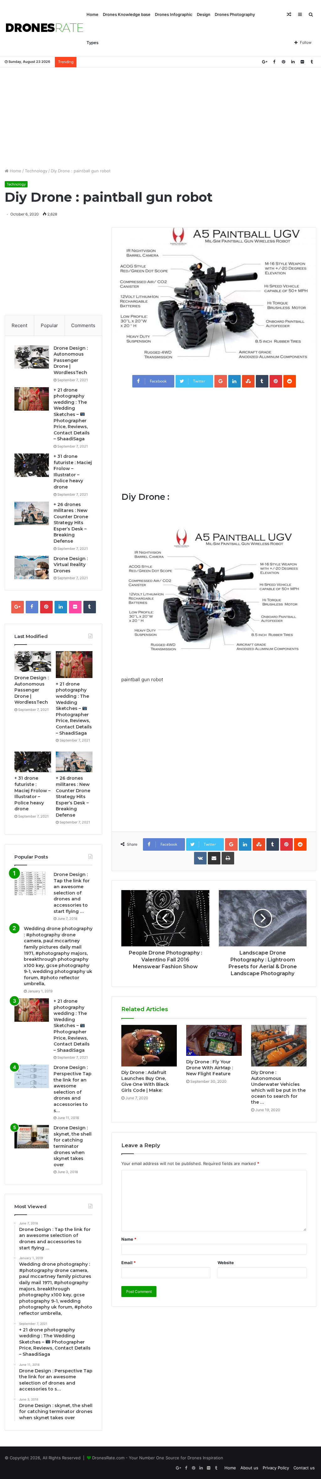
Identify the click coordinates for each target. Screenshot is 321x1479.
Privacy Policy (276, 1467)
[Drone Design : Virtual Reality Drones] (31, 567)
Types (92, 42)
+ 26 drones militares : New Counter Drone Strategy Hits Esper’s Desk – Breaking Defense (71, 523)
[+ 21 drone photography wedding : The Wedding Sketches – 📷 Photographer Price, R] (31, 399)
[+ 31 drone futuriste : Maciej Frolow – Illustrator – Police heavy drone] (31, 465)
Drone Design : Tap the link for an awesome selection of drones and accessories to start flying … (72, 893)
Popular (49, 325)
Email (128, 1262)
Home (92, 14)
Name (128, 1239)
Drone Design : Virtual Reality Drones (71, 565)
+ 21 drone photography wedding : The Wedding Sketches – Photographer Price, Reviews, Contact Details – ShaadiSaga (72, 414)
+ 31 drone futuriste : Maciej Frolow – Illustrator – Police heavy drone (73, 471)
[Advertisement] (160, 117)
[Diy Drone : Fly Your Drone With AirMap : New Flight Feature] (214, 1040)
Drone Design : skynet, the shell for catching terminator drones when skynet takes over (73, 1146)
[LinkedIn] (292, 61)
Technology (36, 170)
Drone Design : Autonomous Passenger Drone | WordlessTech (71, 360)
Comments (83, 325)
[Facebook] (274, 61)
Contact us (304, 1467)
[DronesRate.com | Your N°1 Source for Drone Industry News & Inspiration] (44, 28)
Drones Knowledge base (126, 14)
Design (203, 14)
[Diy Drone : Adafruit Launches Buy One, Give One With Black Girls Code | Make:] (149, 1045)
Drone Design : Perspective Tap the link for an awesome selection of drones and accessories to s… (73, 1089)
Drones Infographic (173, 14)
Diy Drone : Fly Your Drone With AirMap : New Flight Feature (209, 1067)
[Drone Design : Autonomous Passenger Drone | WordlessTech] (31, 357)
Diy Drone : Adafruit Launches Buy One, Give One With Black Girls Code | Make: (145, 1081)
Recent (19, 325)
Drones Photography (235, 14)
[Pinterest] (283, 61)
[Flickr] (302, 61)
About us (249, 1467)
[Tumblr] (311, 61)
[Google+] (264, 61)
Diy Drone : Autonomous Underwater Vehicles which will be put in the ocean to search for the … (278, 1087)
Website (226, 1262)
